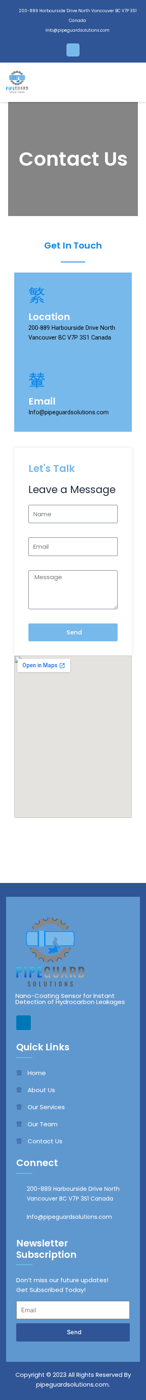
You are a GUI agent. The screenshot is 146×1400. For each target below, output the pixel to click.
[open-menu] (128, 82)
